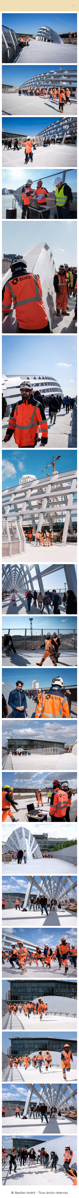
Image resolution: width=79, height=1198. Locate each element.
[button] (73, 6)
